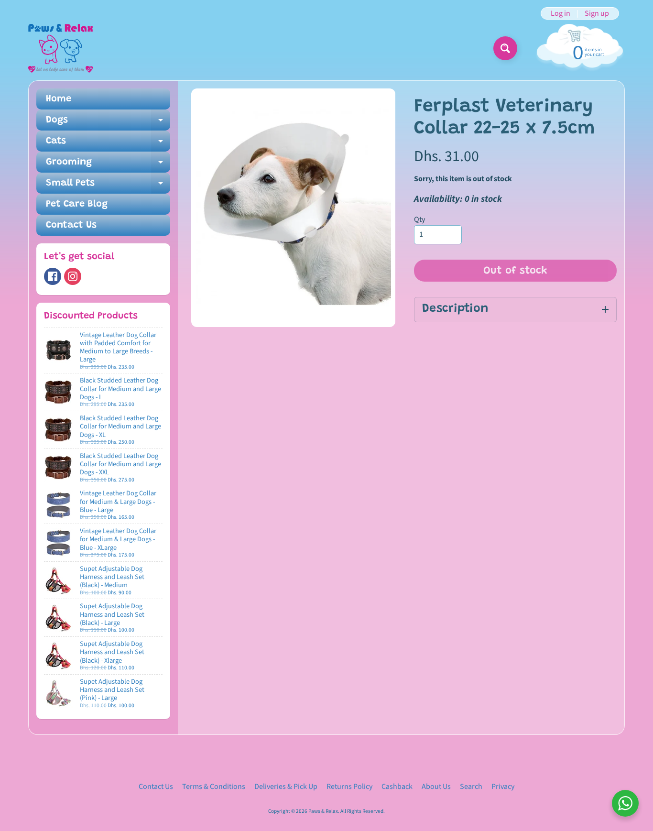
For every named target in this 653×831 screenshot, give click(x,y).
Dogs (108, 123)
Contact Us (71, 225)
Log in (560, 13)
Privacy (502, 786)
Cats (108, 144)
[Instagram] (72, 276)
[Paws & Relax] (60, 48)
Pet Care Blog (77, 204)
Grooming (108, 165)
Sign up (597, 13)
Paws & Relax (323, 811)
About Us (436, 786)
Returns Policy (349, 786)
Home (58, 99)
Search (471, 786)
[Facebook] (52, 276)
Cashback (397, 786)
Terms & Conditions (213, 786)
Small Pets (108, 186)
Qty (419, 219)
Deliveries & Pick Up (285, 786)
